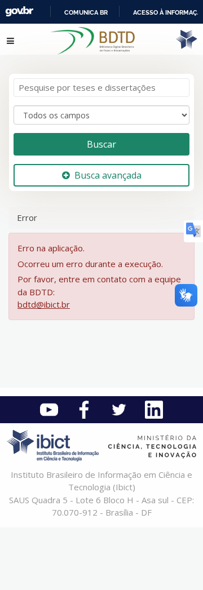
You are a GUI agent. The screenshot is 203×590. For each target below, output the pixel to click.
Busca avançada (108, 175)
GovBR (19, 11)
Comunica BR (86, 12)
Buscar (101, 144)
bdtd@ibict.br (43, 304)
